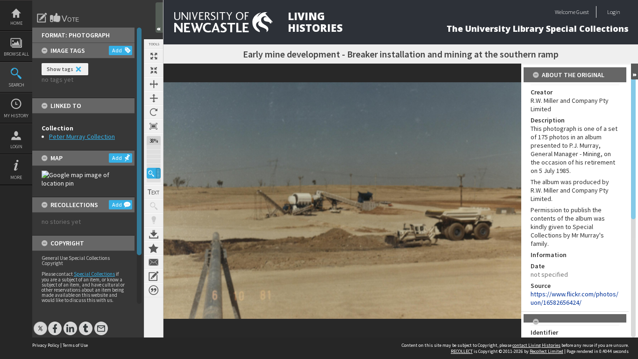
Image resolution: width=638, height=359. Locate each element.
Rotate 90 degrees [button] (153, 112)
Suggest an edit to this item (42, 18)
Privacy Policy (45, 345)
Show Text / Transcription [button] (153, 192)
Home (16, 23)
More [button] (16, 177)
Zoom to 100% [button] (153, 126)
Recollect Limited (546, 351)
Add (117, 50)
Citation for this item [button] (153, 290)
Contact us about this (153, 262)
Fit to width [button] (153, 84)
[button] (154, 173)
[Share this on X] (40, 324)
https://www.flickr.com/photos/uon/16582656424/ (574, 298)
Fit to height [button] (153, 98)
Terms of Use (75, 345)
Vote (65, 18)
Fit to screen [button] (153, 70)
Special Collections (94, 274)
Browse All (16, 54)
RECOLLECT (462, 351)
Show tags (60, 68)
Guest (582, 11)
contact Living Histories (536, 345)
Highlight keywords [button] (153, 220)
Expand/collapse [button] (634, 71)
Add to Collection (153, 248)
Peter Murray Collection (82, 136)
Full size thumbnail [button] (153, 56)
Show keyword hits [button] (153, 206)
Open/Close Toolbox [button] (159, 17)
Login (16, 147)
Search (16, 85)
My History (16, 116)
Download (153, 234)
